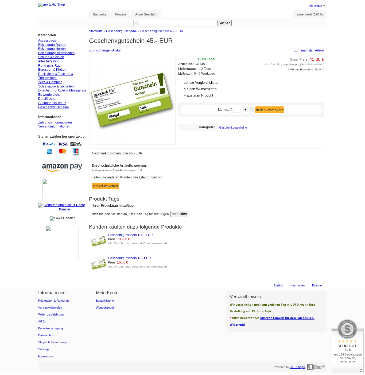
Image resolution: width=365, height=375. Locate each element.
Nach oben (297, 285)
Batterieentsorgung (50, 328)
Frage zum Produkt (198, 95)
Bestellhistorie (105, 300)
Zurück (278, 285)
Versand (294, 64)
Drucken (317, 285)
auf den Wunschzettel (200, 89)
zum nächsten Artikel (309, 50)
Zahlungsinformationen (55, 122)
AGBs (42, 321)
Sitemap (43, 349)
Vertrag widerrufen (50, 307)
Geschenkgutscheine (121, 31)
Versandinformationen (54, 126)
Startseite (96, 31)
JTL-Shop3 (297, 367)
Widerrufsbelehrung (51, 314)
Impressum (45, 356)
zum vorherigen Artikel (105, 50)
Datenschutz (46, 335)
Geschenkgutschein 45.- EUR (161, 31)
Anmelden (315, 5)
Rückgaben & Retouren (53, 300)
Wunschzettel (105, 307)
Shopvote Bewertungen (53, 342)
